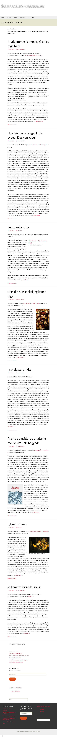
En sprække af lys (18, 227)
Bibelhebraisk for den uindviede (15, 657)
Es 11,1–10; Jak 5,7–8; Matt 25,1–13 (33, 55)
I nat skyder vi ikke (19, 369)
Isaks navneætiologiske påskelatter (15, 653)
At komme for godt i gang (24, 587)
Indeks (15, 17)
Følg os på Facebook (15, 687)
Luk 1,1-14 (30, 596)
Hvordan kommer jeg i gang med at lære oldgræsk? (18, 660)
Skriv (33, 17)
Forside (2, 17)
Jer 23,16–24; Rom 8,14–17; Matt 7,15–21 (36, 145)
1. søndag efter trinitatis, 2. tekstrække (38, 531)
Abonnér (9, 17)
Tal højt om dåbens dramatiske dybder (16, 662)
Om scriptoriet (22, 17)
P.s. (28, 17)
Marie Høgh (11, 49)
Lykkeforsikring (17, 524)
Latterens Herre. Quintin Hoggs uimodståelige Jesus (19, 655)
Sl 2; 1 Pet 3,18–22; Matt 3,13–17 (31, 303)
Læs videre (39, 121)
